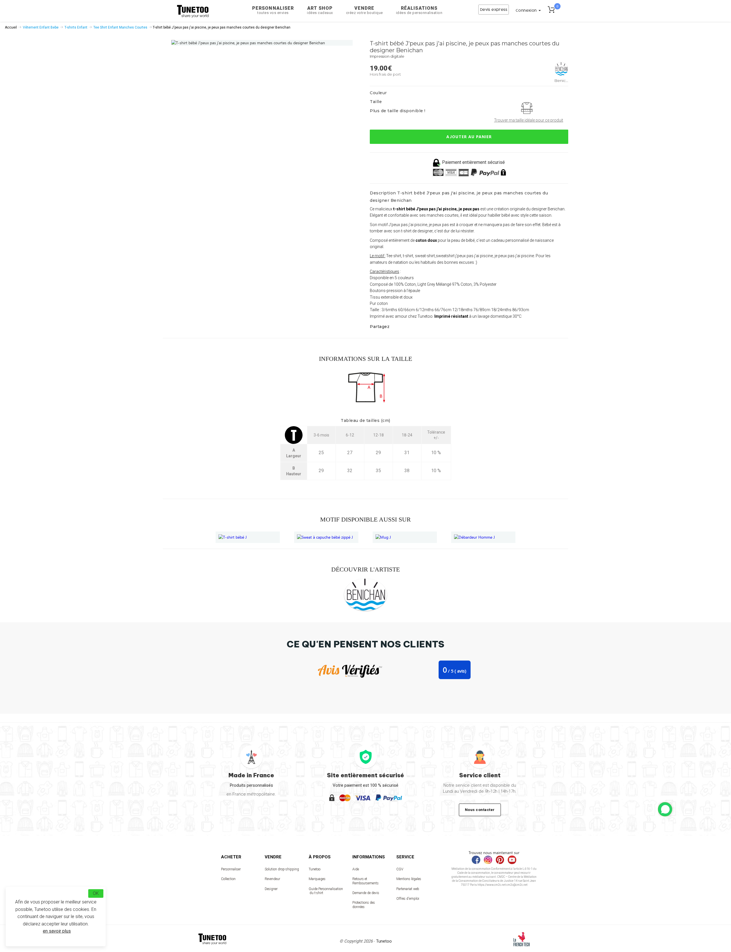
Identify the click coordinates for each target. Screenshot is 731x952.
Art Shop (320, 10)
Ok (96, 893)
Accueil (11, 27)
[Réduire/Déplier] (665, 809)
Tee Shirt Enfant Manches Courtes (120, 27)
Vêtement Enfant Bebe (41, 27)
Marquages (317, 879)
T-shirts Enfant (76, 27)
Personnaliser (273, 10)
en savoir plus (57, 931)
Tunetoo (314, 869)
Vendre (364, 10)
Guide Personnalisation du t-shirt (326, 891)
